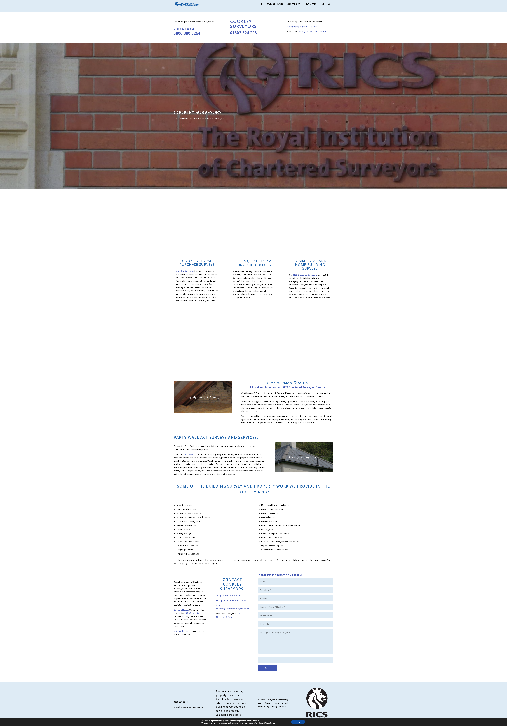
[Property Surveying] (187, 4)
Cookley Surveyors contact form (312, 31)
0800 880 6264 (187, 33)
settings (271, 723)
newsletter (233, 695)
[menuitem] (259, 4)
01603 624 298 (183, 28)
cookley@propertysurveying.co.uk (302, 26)
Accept (298, 722)
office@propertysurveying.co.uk (188, 707)
